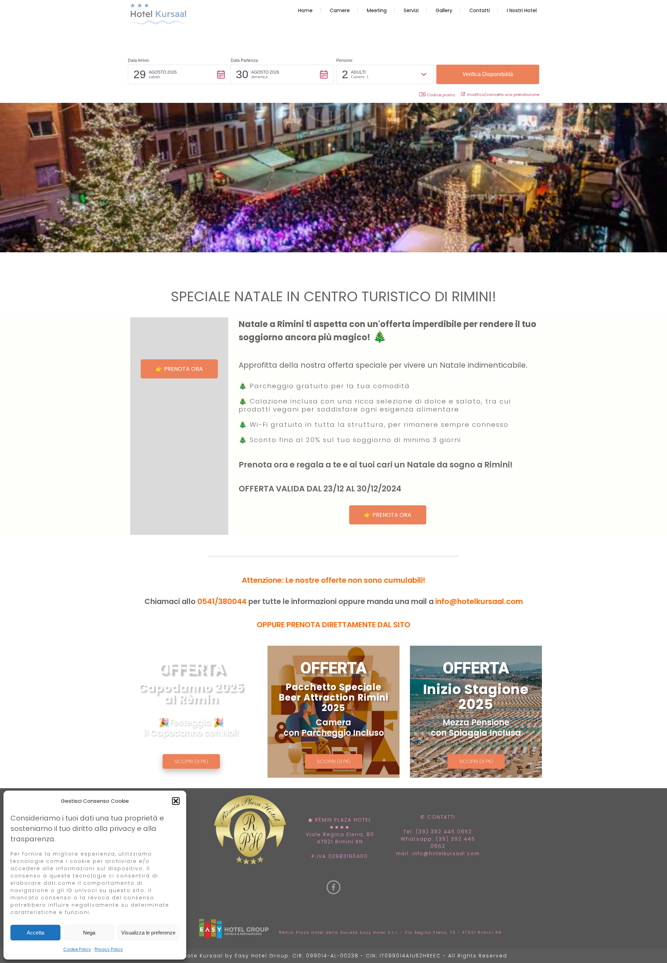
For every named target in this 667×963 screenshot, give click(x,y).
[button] (175, 801)
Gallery (444, 10)
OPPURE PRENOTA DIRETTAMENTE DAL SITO (333, 625)
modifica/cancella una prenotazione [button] (503, 94)
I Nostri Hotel (522, 10)
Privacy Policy (108, 949)
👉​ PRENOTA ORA (179, 369)
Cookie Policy (77, 949)
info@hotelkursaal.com (479, 601)
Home (305, 10)
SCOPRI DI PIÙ (191, 761)
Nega (89, 933)
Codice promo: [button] (441, 95)
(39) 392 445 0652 (444, 831)
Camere (340, 10)
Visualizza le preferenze (148, 933)
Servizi (411, 10)
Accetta (35, 933)
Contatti (479, 10)
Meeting (377, 10)
